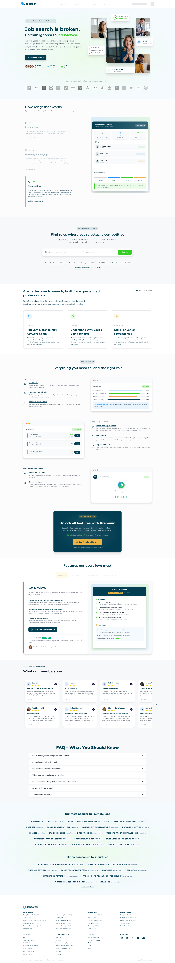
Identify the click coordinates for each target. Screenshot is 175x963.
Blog (24, 937)
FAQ (89, 948)
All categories (27, 928)
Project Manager (63, 923)
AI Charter (58, 951)
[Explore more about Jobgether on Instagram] (132, 938)
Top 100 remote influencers (64, 945)
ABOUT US (107, 4)
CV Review (33, 383)
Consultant (61, 917)
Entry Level (125, 915)
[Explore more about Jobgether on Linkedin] (127, 938)
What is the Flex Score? (62, 948)
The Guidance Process (110, 688)
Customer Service (31, 923)
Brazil (92, 928)
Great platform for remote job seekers (40, 688)
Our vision (58, 940)
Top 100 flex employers (62, 943)
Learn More (29, 138)
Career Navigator (36, 482)
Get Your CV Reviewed (43, 629)
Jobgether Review (33, 713)
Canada (93, 923)
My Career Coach (28, 940)
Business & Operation (32, 926)
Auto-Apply (101, 435)
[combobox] (61, 252)
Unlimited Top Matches (106, 426)
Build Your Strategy (34, 201)
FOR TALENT (65, 4)
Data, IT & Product (31, 915)
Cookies (60, 960)
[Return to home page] (28, 4)
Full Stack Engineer (63, 928)
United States (95, 915)
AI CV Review (27, 943)
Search (125, 252)
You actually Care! (71, 688)
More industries (87, 887)
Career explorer (28, 954)
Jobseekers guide (29, 951)
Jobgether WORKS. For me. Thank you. (115, 713)
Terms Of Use (27, 960)
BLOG (95, 4)
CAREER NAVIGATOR (110, 575)
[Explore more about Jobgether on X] (122, 938)
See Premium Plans (87, 542)
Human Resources (128, 920)
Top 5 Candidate (103, 445)
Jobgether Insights (37, 472)
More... (99, 267)
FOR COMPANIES (81, 4)
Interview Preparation (38, 402)
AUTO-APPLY (75, 575)
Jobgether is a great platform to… (76, 713)
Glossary (58, 954)
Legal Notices (38, 960)
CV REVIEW (62, 575)
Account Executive (63, 920)
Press (89, 945)
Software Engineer (63, 915)
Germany (93, 926)
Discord (92, 943)
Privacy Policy (50, 960)
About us (58, 937)
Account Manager (63, 926)
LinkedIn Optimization (38, 392)
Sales (27, 917)
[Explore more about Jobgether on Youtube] (138, 938)
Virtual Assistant (127, 923)
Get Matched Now (34, 57)
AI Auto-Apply (27, 948)
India (92, 917)
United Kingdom (95, 920)
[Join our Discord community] (143, 938)
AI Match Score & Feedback (32, 945)
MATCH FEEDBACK (91, 575)
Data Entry (125, 926)
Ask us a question (93, 937)
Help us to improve (94, 940)
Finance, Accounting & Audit (34, 920)
